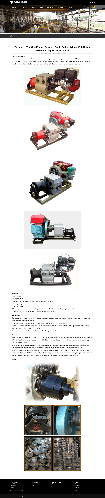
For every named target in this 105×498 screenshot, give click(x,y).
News (42, 7)
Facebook (77, 484)
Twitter (76, 490)
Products (23, 7)
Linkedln (77, 485)
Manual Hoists (13, 485)
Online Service (55, 484)
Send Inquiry (51, 7)
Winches (36, 36)
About (33, 7)
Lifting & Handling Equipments (16, 490)
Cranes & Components (15, 489)
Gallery (60, 7)
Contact (70, 7)
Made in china (28, 496)
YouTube (77, 487)
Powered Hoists (13, 484)
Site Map (21, 496)
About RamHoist (13, 496)
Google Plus (77, 489)
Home (14, 7)
